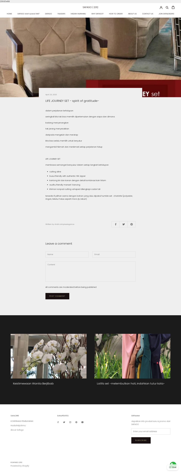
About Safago (17, 430)
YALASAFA (61, 13)
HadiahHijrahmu (18, 425)
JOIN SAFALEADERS (166, 13)
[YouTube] (82, 422)
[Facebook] (58, 422)
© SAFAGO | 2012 (16, 462)
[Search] (167, 7)
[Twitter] (64, 422)
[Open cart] (173, 7)
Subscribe (141, 440)
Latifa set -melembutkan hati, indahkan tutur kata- (131, 383)
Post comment (57, 296)
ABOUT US (132, 13)
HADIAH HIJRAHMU (78, 13)
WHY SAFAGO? (97, 13)
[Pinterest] (76, 422)
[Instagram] (70, 422)
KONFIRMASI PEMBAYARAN (22, 421)
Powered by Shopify (20, 466)
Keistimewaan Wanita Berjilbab (33, 383)
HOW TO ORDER (116, 13)
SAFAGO (48, 13)
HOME (9, 13)
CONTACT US (147, 13)
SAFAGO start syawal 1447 (28, 13)
